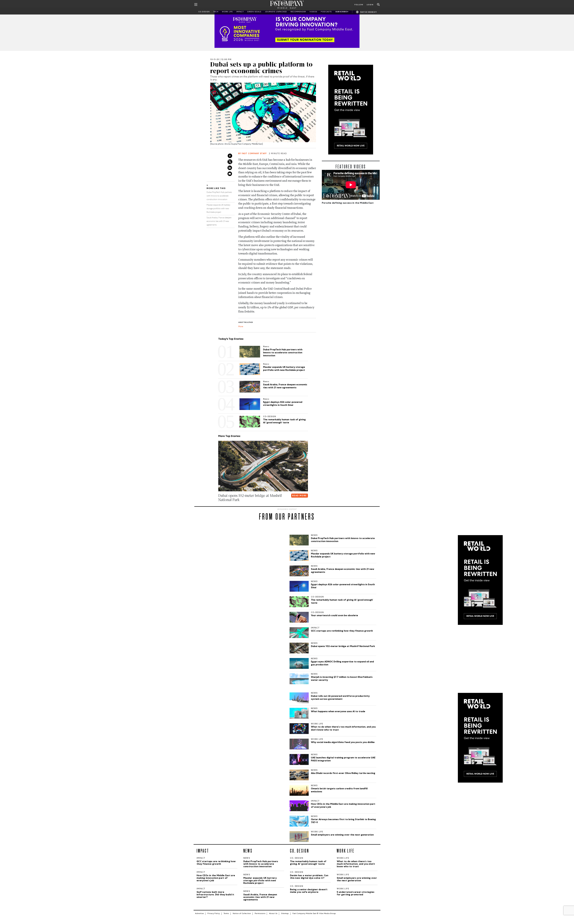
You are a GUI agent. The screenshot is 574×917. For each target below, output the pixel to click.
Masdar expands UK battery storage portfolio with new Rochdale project (218, 208)
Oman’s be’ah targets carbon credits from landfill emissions (339, 790)
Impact (240, 12)
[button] (218, 505)
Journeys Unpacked (276, 12)
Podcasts (326, 12)
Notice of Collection (242, 914)
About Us (273, 914)
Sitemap (285, 914)
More (240, 327)
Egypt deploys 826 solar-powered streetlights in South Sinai (343, 586)
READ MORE (299, 496)
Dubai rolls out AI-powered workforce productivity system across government (340, 697)
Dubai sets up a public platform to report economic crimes (261, 67)
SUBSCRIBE (341, 12)
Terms (226, 914)
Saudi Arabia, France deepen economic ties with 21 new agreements (219, 221)
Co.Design (204, 12)
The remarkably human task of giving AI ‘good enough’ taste (342, 601)
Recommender (298, 12)
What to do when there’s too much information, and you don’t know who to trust (343, 728)
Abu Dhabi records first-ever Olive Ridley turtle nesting (343, 773)
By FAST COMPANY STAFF (252, 154)
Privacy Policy (213, 914)
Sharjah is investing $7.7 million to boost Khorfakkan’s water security (342, 679)
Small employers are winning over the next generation (342, 835)
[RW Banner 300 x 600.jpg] (351, 109)
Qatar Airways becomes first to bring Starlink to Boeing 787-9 (343, 821)
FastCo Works (367, 12)
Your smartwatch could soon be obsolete (334, 616)
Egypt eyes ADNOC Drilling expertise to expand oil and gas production (342, 663)
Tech (216, 12)
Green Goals (254, 12)
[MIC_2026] (287, 29)
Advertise (199, 914)
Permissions (260, 914)
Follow (358, 5)
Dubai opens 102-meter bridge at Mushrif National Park (343, 646)
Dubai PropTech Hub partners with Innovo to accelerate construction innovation (219, 196)
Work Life (227, 12)
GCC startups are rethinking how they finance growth (342, 631)
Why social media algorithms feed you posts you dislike (343, 742)
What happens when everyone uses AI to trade (338, 712)
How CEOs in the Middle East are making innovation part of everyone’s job (343, 805)
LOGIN (370, 5)
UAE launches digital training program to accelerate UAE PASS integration (343, 759)
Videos (313, 12)
